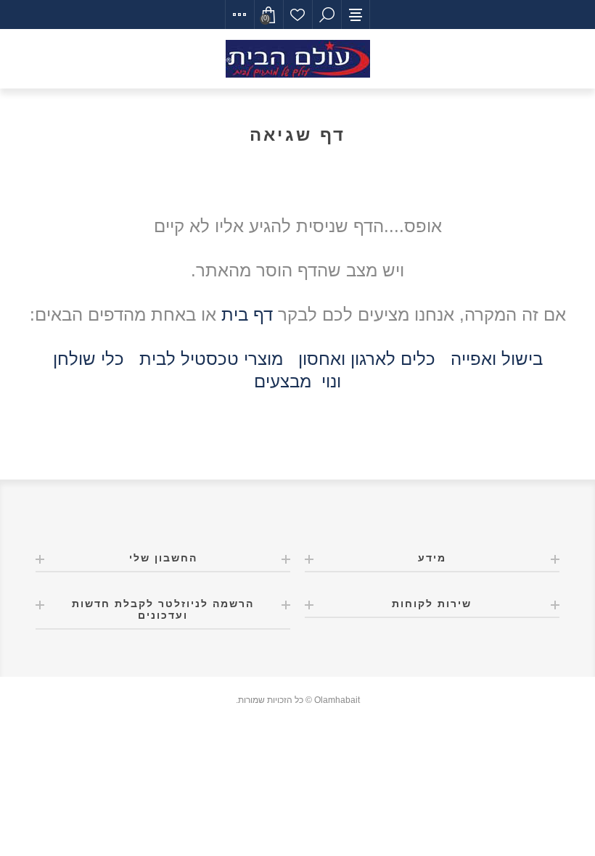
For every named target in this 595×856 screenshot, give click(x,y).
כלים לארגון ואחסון (366, 359)
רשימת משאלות (297, 14)
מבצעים (282, 381)
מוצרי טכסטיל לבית (211, 359)
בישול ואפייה (497, 359)
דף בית (247, 314)
